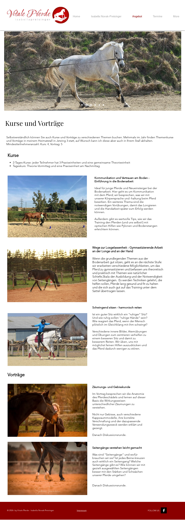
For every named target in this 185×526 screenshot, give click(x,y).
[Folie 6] (91, 105)
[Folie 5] (103, 105)
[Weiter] (176, 71)
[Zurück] (9, 71)
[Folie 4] (99, 105)
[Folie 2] (86, 105)
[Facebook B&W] (164, 510)
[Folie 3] (95, 105)
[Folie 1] (82, 105)
